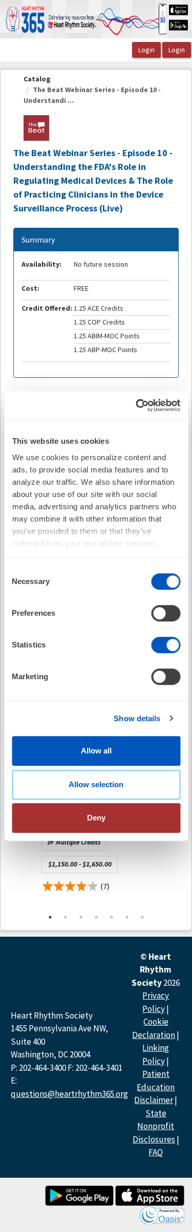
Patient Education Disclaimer (154, 1087)
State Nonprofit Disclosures (154, 1126)
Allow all (96, 750)
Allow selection (96, 784)
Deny (96, 817)
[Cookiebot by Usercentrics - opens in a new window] (136, 405)
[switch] (165, 613)
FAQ (155, 1152)
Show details (137, 718)
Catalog (37, 78)
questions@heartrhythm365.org (69, 1093)
